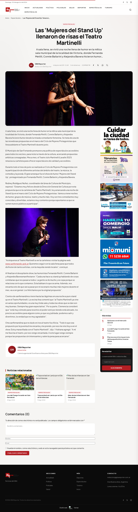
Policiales (61, 8)
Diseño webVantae (69, 508)
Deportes (82, 8)
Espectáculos (95, 8)
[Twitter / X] (127, 2)
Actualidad (38, 8)
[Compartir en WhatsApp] (102, 65)
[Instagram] (131, 2)
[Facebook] (123, 2)
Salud (71, 8)
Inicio (27, 8)
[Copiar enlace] (107, 65)
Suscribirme (116, 368)
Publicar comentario (17, 453)
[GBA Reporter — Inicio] (12, 10)
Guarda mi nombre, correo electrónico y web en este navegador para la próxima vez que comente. (46, 448)
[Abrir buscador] (130, 10)
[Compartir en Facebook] (93, 65)
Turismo (108, 8)
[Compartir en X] (98, 65)
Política (49, 8)
